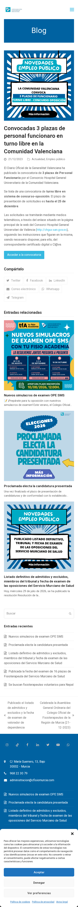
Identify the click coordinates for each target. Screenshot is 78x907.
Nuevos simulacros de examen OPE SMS (34, 395)
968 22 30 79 (18, 773)
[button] (72, 834)
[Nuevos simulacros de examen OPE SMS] (39, 355)
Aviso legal (62, 902)
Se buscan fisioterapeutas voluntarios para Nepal (41, 684)
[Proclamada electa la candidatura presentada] (39, 446)
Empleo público (55, 159)
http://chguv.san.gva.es (52, 230)
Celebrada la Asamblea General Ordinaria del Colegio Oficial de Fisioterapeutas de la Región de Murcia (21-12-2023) (54, 715)
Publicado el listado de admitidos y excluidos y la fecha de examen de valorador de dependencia (19, 715)
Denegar (39, 882)
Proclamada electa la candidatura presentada (38, 486)
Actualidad (38, 159)
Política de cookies (20, 902)
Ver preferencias (39, 893)
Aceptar (39, 872)
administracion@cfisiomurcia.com (32, 780)
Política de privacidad (43, 902)
